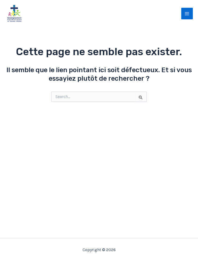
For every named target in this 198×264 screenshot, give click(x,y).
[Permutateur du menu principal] (187, 14)
